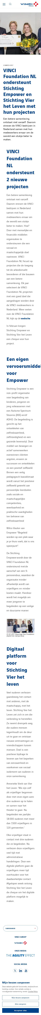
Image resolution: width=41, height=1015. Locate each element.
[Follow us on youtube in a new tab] (26, 970)
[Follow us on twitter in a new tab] (15, 970)
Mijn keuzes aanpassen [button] (20, 997)
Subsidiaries (10, 928)
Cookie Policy (33, 991)
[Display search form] (10, 4)
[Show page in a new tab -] (20, 945)
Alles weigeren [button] (20, 1004)
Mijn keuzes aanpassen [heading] (16, 982)
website (25, 318)
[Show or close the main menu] (4, 4)
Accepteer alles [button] (20, 1010)
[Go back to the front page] (27, 4)
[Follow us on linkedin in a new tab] (20, 970)
